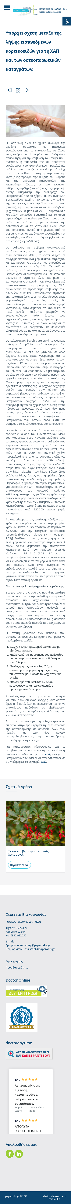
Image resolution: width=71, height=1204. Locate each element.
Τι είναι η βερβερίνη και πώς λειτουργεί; (28, 853)
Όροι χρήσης (14, 961)
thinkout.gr (54, 1199)
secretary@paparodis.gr (35, 945)
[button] (66, 21)
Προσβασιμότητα (17, 967)
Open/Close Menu (7, 7)
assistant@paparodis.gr (40, 949)
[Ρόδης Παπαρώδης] (40, 10)
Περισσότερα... (20, 865)
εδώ (48, 754)
